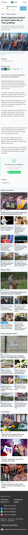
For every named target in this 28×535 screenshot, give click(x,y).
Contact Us (3, 520)
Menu (5, 2)
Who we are (4, 519)
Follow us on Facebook (10, 508)
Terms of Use (11, 519)
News (3, 14)
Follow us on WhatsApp (10, 511)
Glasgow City (5, 182)
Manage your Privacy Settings (9, 525)
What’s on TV (5, 502)
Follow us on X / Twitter (10, 505)
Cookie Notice (11, 520)
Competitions (18, 499)
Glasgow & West (11, 14)
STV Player (4, 499)
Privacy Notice (19, 519)
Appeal (16, 502)
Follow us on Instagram (10, 514)
